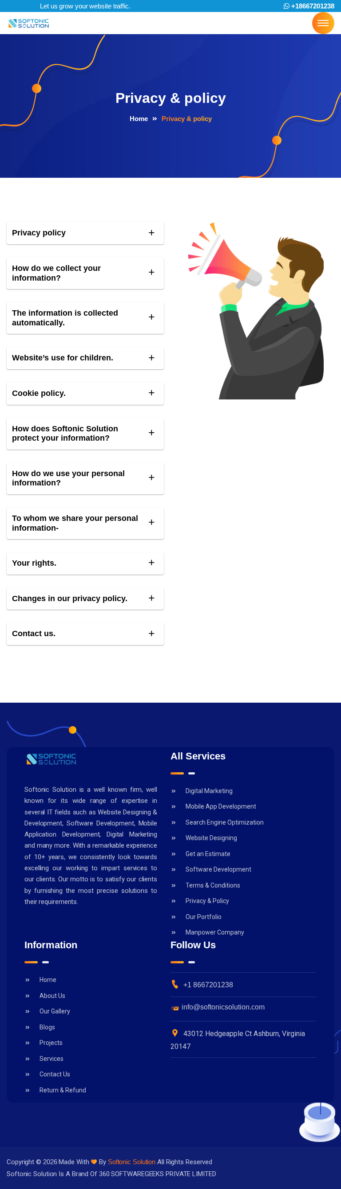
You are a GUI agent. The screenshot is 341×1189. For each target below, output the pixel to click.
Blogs (47, 1027)
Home (139, 118)
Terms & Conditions (213, 885)
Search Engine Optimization (225, 822)
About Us (52, 995)
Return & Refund (63, 1090)
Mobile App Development (221, 806)
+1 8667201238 (208, 985)
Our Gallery (55, 1011)
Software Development (218, 869)
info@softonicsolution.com (223, 1007)
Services (51, 1058)
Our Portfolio (204, 916)
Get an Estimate (208, 853)
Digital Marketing (209, 790)
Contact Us (55, 1074)
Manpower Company (215, 932)
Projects (51, 1042)
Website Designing (211, 837)
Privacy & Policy (207, 900)
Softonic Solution (131, 1162)
